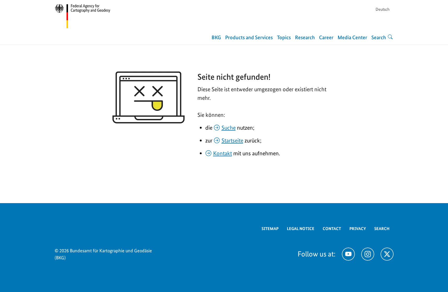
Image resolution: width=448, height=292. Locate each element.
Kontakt (222, 153)
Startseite (232, 140)
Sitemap (270, 228)
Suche (229, 127)
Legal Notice (300, 228)
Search (381, 228)
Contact (332, 228)
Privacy (357, 228)
